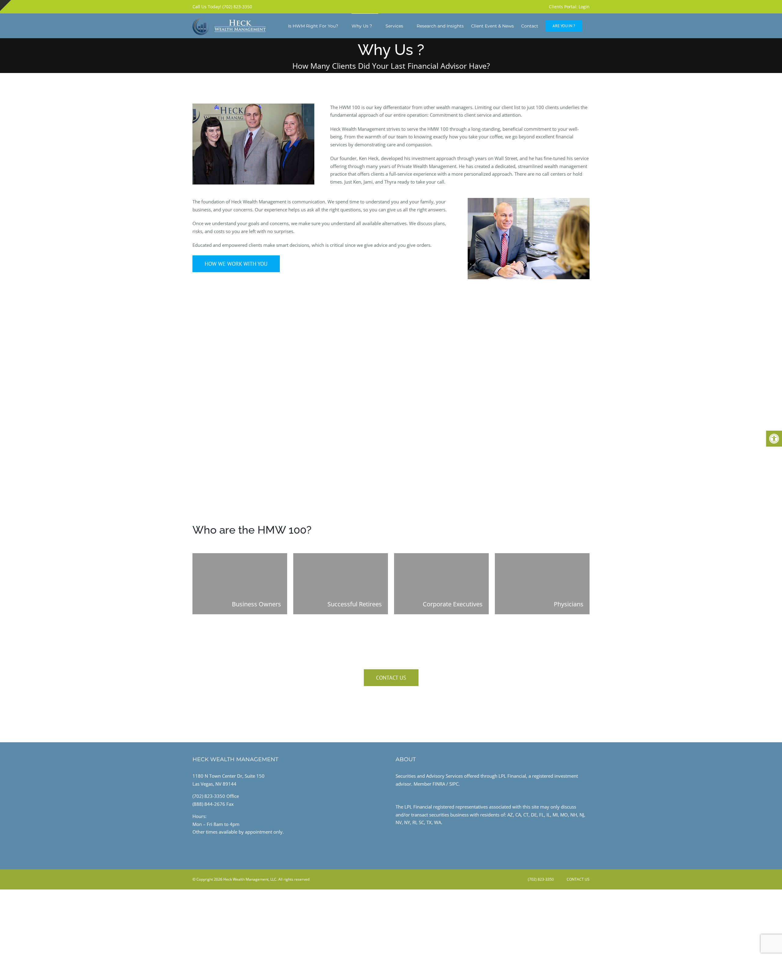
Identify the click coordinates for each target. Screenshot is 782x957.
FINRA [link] (439, 784)
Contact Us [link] (577, 879)
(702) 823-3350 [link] (428, 712)
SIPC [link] (454, 784)
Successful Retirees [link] (354, 604)
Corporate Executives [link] (453, 604)
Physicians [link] (568, 604)
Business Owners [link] (256, 604)
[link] (774, 439)
